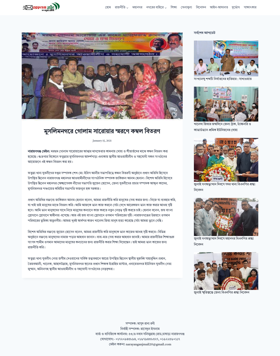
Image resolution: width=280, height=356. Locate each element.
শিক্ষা (174, 7)
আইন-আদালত (219, 7)
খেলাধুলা (186, 7)
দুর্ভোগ (236, 7)
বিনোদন (201, 7)
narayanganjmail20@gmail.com (148, 344)
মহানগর (137, 7)
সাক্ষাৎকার (250, 7)
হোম (108, 7)
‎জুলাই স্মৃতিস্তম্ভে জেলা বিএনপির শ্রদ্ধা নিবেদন (221, 292)
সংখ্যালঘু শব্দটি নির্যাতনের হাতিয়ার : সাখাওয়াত (223, 79)
